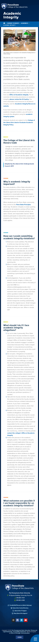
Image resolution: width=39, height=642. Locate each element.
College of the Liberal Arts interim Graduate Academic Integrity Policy (19, 122)
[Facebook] (17, 620)
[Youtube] (25, 620)
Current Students (13, 23)
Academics (24, 23)
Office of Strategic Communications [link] (20, 633)
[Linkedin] (21, 620)
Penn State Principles (23, 204)
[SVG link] (19, 587)
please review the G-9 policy (19, 99)
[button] (34, 638)
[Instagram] (13, 620)
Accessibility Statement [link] (19, 632)
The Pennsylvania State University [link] (21, 630)
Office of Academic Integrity (18, 95)
